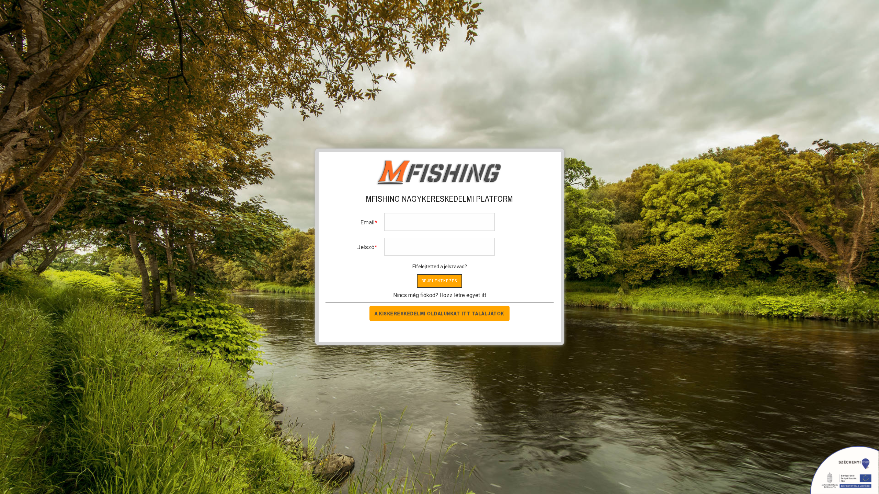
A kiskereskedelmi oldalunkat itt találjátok (439, 313)
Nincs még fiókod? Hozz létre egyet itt (439, 295)
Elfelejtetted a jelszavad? (439, 266)
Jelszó (366, 247)
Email (368, 222)
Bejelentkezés (440, 281)
